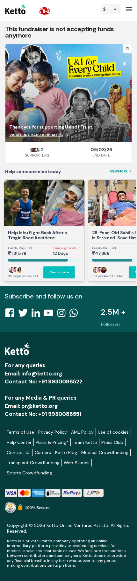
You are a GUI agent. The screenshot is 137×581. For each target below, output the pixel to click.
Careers (43, 452)
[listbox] (110, 9)
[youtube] (50, 314)
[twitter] (25, 314)
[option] (110, 9)
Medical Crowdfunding (104, 452)
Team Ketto (85, 442)
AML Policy (82, 432)
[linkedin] (38, 314)
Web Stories (77, 463)
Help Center (19, 442)
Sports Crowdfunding (29, 473)
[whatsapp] (75, 314)
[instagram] (63, 314)
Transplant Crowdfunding (33, 463)
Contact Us (19, 452)
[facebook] (11, 314)
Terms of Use (20, 432)
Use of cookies (113, 432)
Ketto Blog (66, 452)
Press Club (112, 442)
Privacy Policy (52, 432)
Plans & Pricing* (52, 442)
